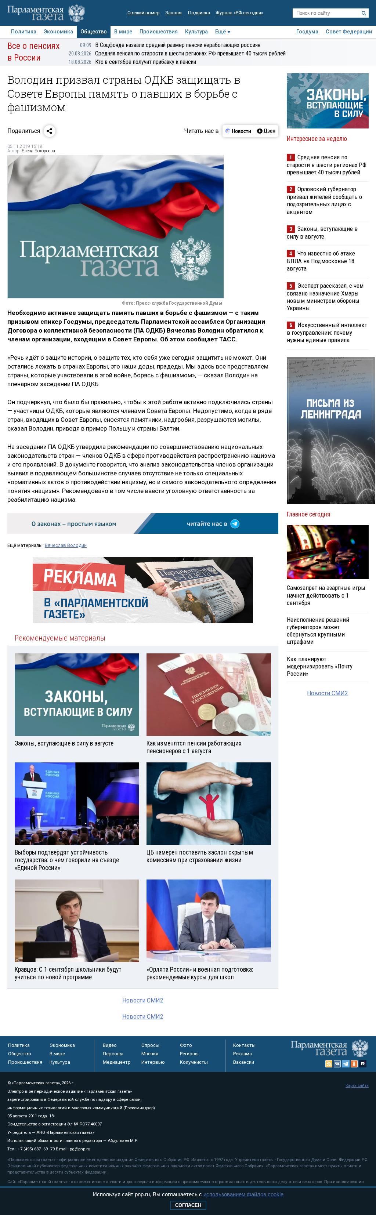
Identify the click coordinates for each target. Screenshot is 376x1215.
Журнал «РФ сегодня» (239, 12)
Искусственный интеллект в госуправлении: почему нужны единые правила (327, 332)
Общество (93, 32)
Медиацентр (117, 1062)
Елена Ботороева (38, 150)
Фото (186, 1045)
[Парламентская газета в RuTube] (362, 1063)
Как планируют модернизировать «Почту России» (319, 666)
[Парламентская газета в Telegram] (346, 1063)
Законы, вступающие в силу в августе (322, 232)
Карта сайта (357, 1085)
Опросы (150, 1045)
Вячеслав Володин (66, 545)
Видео (110, 1045)
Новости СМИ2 (142, 1000)
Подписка (199, 12)
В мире (123, 32)
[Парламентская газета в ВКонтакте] (337, 1063)
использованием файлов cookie (243, 1194)
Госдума (307, 32)
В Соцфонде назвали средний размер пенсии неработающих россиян (170, 44)
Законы (173, 12)
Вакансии (243, 1062)
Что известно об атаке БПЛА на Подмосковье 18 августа (321, 261)
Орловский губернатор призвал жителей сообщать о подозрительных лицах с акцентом (324, 200)
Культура (196, 32)
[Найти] (364, 13)
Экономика (58, 32)
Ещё (220, 32)
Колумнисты (194, 1062)
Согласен (188, 1205)
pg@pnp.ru (80, 1149)
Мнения (149, 1053)
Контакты (244, 1045)
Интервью (153, 1062)
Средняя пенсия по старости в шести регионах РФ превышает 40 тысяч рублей (177, 53)
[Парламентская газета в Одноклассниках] (354, 1063)
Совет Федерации (349, 32)
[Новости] (238, 131)
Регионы (189, 1053)
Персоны (113, 1053)
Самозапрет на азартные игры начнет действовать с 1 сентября (326, 595)
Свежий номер (143, 12)
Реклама (242, 1053)
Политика (23, 32)
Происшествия (159, 32)
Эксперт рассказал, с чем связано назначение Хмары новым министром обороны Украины (325, 297)
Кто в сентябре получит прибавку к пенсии (132, 61)
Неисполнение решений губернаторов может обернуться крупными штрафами (318, 630)
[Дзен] (266, 131)
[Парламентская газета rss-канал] (329, 1063)
